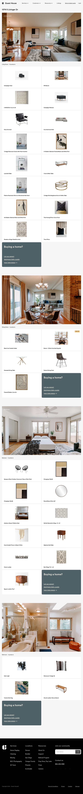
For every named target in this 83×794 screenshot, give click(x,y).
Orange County (30, 761)
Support (41, 754)
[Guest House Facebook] (70, 769)
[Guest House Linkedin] (65, 769)
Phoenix (27, 765)
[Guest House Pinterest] (56, 769)
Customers (36, 3)
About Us (41, 750)
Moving (12, 757)
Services (24, 3)
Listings (59, 3)
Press (40, 765)
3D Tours (13, 765)
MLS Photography (16, 761)
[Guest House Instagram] (61, 769)
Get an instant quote (70, 3)
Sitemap (77, 786)
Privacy (63, 786)
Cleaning (13, 754)
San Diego (28, 757)
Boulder (27, 754)
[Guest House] (9, 3)
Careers (40, 769)
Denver (27, 750)
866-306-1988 (59, 764)
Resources (48, 3)
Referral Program (43, 757)
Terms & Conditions (53, 786)
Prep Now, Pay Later (45, 761)
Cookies (70, 786)
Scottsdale (28, 769)
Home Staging (14, 750)
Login (79, 3)
